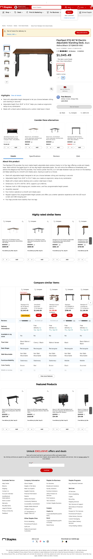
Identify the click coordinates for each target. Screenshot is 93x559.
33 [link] (30, 321)
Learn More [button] (64, 101)
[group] (12, 136)
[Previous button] (15, 62)
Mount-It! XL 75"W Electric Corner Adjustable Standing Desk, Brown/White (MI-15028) (12, 241)
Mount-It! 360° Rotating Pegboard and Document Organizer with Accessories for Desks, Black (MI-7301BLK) (63, 411)
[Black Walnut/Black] (60, 67)
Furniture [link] (9, 26)
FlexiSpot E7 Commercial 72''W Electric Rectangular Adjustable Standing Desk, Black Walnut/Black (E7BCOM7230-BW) (85, 306)
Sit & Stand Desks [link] (23, 26)
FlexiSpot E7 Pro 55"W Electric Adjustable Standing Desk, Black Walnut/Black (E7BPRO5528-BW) (63, 241)
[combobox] (46, 7)
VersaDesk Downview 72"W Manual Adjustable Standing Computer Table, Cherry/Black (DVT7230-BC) (38, 306)
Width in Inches (61, 74)
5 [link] (84, 414)
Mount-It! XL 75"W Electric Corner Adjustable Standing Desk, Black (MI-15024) (36, 241)
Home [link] (4, 26)
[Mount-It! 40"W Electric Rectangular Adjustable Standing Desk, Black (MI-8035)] (13, 400)
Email (31, 463)
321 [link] (74, 321)
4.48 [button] (57, 51)
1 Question (80, 51)
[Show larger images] (52, 89)
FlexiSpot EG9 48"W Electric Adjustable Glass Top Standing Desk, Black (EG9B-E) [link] (75, 138)
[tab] (13, 156)
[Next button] (6, 81)
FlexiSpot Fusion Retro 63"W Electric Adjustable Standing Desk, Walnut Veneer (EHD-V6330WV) (54, 306)
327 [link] (59, 244)
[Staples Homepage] (6, 7)
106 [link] (74, 142)
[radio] (64, 89)
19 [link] (31, 142)
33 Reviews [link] (72, 51)
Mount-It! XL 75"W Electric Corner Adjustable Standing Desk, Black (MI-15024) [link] (54, 138)
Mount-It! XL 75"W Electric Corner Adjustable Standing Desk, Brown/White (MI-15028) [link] (33, 138)
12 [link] (8, 414)
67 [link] (34, 414)
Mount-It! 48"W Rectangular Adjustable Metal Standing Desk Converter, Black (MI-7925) (38, 411)
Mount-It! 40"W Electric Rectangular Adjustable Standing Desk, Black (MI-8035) (11, 411)
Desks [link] (15, 26)
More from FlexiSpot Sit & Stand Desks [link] (41, 26)
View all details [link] (16, 95)
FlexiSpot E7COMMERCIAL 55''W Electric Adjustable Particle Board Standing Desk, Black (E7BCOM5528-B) (69, 306)
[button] (59, 7)
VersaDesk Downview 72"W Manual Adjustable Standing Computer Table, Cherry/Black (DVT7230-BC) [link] (11, 138)
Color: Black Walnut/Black (64, 61)
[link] (21, 7)
